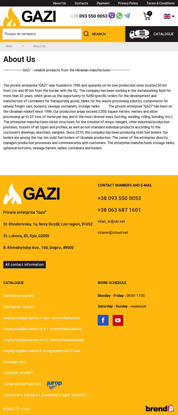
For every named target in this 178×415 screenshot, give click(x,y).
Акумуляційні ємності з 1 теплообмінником (42, 328)
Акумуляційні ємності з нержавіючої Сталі (41, 350)
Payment (103, 3)
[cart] (147, 19)
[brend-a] (160, 411)
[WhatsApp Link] (119, 16)
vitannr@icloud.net (113, 232)
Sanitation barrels (18, 295)
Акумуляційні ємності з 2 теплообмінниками (43, 340)
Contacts (81, 3)
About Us (59, 3)
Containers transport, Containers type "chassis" (45, 395)
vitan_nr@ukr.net (111, 221)
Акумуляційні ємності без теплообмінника (41, 318)
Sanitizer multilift (18, 372)
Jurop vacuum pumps (22, 383)
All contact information (24, 264)
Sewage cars (14, 362)
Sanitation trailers (19, 306)
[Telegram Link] (127, 16)
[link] (105, 325)
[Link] (112, 16)
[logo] (29, 25)
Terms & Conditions (161, 3)
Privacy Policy (128, 3)
